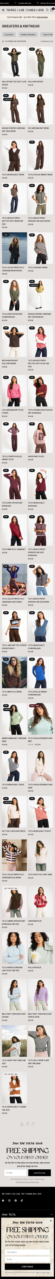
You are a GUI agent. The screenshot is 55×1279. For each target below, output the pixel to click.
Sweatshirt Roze (36, 456)
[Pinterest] (17, 1201)
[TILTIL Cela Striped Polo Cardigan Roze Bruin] (14, 855)
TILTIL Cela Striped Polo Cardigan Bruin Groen (13, 269)
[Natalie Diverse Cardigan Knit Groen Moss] (40, 294)
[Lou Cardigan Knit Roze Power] (14, 390)
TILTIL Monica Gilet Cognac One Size (14, 1108)
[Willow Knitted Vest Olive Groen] (14, 62)
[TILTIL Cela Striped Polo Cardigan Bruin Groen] (14, 248)
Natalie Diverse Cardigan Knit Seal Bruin (13, 130)
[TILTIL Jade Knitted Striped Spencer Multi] (14, 626)
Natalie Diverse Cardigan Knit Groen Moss (39, 315)
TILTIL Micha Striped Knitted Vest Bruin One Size (12, 221)
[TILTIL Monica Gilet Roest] (40, 812)
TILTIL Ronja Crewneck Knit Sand (40, 786)
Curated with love (48, 3)
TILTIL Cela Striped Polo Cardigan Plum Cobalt (13, 600)
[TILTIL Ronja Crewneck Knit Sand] (40, 765)
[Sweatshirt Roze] (40, 437)
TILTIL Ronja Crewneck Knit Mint (40, 740)
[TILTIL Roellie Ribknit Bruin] (40, 155)
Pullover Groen (35, 81)
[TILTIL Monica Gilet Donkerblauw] (40, 626)
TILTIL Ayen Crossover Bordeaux (12, 504)
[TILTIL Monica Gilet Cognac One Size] (14, 1087)
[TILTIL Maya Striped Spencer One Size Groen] (40, 198)
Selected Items (42, 17)
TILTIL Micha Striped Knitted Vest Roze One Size (38, 363)
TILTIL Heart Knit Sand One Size (14, 1062)
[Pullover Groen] (40, 62)
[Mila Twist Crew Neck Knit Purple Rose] (40, 994)
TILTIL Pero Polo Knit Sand (40, 874)
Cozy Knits (9, 34)
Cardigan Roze (35, 920)
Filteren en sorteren (15, 41)
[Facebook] (5, 1201)
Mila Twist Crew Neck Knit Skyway (14, 1015)
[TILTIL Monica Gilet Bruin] (14, 155)
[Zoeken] (47, 10)
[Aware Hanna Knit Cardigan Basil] (14, 719)
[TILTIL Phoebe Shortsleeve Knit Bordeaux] (40, 390)
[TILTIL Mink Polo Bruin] (14, 672)
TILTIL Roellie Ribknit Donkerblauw (37, 693)
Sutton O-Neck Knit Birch (13, 831)
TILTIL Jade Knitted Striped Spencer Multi (14, 647)
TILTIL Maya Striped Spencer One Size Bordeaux (36, 552)
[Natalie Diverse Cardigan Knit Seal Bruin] (14, 109)
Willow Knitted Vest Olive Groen (14, 83)
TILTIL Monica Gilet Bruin (13, 174)
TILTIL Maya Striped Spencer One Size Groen (39, 219)
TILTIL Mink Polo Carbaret (14, 549)
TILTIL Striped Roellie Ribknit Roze (12, 458)
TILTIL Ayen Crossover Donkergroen (12, 315)
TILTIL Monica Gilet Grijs (13, 784)
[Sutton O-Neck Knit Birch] (14, 812)
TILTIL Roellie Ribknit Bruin (40, 174)
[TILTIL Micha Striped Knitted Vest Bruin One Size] (14, 198)
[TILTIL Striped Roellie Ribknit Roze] (14, 437)
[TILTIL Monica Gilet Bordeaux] (40, 483)
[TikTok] (24, 1200)
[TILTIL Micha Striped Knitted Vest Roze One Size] (40, 341)
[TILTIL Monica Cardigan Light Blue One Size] (14, 948)
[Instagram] (11, 1201)
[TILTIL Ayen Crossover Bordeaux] (14, 483)
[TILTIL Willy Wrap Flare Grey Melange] (40, 1041)
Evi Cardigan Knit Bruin (38, 128)
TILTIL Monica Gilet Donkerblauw (36, 647)
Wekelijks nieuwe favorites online (20, 3)
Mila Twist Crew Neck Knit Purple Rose (40, 1015)
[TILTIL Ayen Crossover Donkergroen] (14, 294)
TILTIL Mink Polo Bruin (11, 691)
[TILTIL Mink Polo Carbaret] (14, 530)
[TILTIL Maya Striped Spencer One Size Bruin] (40, 579)
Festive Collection (28, 34)
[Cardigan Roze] (40, 901)
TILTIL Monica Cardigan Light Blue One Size (12, 969)
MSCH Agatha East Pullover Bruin (10, 362)
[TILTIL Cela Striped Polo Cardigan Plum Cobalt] (14, 579)
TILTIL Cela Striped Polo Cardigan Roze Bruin (13, 876)
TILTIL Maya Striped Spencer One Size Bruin (38, 600)
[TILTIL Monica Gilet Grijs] (14, 765)
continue (39, 1172)
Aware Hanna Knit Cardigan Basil (14, 740)
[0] (51, 10)
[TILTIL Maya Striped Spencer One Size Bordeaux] (40, 530)
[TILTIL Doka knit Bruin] (40, 248)
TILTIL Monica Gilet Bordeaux (36, 504)
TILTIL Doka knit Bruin (37, 267)
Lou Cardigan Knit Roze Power (12, 411)
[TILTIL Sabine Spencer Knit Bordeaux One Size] (14, 901)
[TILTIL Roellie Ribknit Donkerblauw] (40, 672)
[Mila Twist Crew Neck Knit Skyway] (14, 994)
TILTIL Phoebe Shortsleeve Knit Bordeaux (40, 411)
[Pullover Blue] (40, 948)
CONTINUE (27, 1266)
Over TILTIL (9, 1214)
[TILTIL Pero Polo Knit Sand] (40, 855)
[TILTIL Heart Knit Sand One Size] (14, 1041)
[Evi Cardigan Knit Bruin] (40, 109)
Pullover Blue (34, 967)
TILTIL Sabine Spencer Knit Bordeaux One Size (13, 922)
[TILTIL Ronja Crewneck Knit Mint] (40, 719)
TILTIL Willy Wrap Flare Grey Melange (38, 1062)
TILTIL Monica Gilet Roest (39, 831)
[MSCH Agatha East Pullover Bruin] (14, 341)
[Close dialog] (51, 1221)
